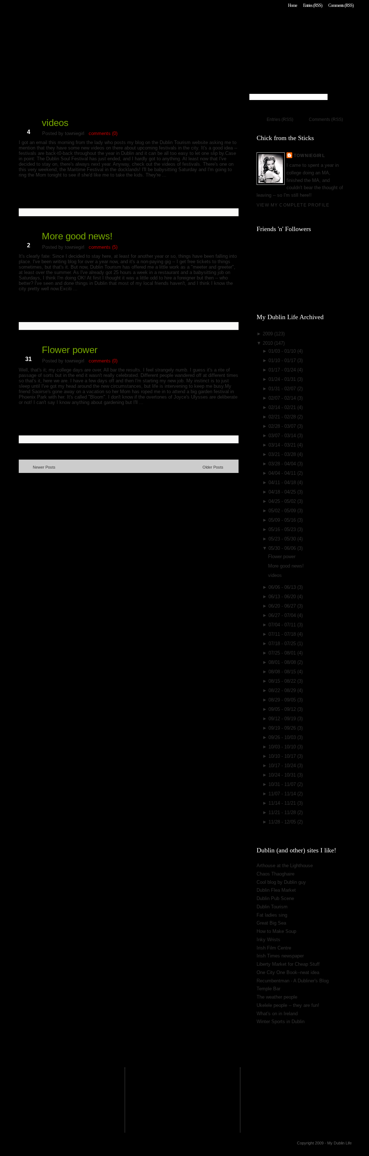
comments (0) (103, 133)
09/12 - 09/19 (282, 718)
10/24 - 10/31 (282, 775)
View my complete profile (293, 205)
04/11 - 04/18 (282, 482)
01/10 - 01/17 (282, 360)
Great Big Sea (271, 923)
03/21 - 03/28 (282, 454)
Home (292, 5)
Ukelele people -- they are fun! (288, 1005)
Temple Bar (268, 988)
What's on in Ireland (277, 1013)
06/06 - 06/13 (282, 587)
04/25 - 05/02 (282, 501)
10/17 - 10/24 (282, 765)
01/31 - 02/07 (282, 388)
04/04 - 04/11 (282, 473)
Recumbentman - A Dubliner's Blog (293, 980)
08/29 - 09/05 (282, 700)
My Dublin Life (111, 25)
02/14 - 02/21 (282, 407)
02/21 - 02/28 (282, 417)
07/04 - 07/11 (282, 624)
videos (55, 122)
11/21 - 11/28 (282, 812)
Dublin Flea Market (276, 890)
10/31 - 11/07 (282, 784)
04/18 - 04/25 (282, 492)
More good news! (77, 236)
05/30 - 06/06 (282, 548)
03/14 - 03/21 (282, 445)
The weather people (277, 997)
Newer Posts (44, 467)
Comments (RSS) (341, 5)
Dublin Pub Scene (275, 898)
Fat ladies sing (272, 915)
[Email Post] (19, 201)
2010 (268, 343)
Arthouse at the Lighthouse (285, 865)
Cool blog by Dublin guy (281, 882)
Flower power (70, 349)
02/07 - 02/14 (282, 398)
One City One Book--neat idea (288, 972)
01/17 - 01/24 (282, 370)
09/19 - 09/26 (282, 728)
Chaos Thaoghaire (275, 874)
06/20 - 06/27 (282, 606)
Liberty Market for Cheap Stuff (288, 964)
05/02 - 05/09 (282, 510)
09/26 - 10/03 (282, 737)
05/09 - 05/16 (282, 520)
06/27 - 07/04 (282, 615)
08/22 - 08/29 (282, 690)
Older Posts (213, 467)
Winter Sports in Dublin (280, 1021)
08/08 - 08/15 (282, 671)
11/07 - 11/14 (282, 793)
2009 (268, 333)
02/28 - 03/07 (282, 426)
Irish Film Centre (274, 948)
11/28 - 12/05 (282, 822)
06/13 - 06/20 (282, 596)
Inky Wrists (268, 939)
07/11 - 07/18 (282, 634)
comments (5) (103, 247)
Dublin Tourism (272, 906)
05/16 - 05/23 (282, 529)
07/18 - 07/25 (282, 643)
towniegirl (309, 155)
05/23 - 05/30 (282, 539)
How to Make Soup (276, 931)
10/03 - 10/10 (282, 746)
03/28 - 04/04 (282, 463)
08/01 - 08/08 (282, 662)
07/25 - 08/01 (282, 653)
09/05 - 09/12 (282, 709)
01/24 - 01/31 (282, 379)
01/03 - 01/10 (282, 351)
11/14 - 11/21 (282, 803)
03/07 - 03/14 (282, 435)
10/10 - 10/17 (282, 756)
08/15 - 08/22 (282, 681)
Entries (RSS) (312, 5)
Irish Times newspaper (280, 956)
